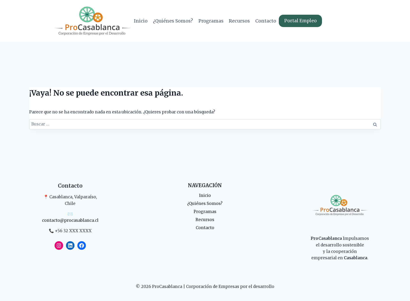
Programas (211, 21)
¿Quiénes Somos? (173, 21)
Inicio (141, 21)
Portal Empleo (300, 20)
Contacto (265, 21)
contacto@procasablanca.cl (70, 220)
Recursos (239, 21)
